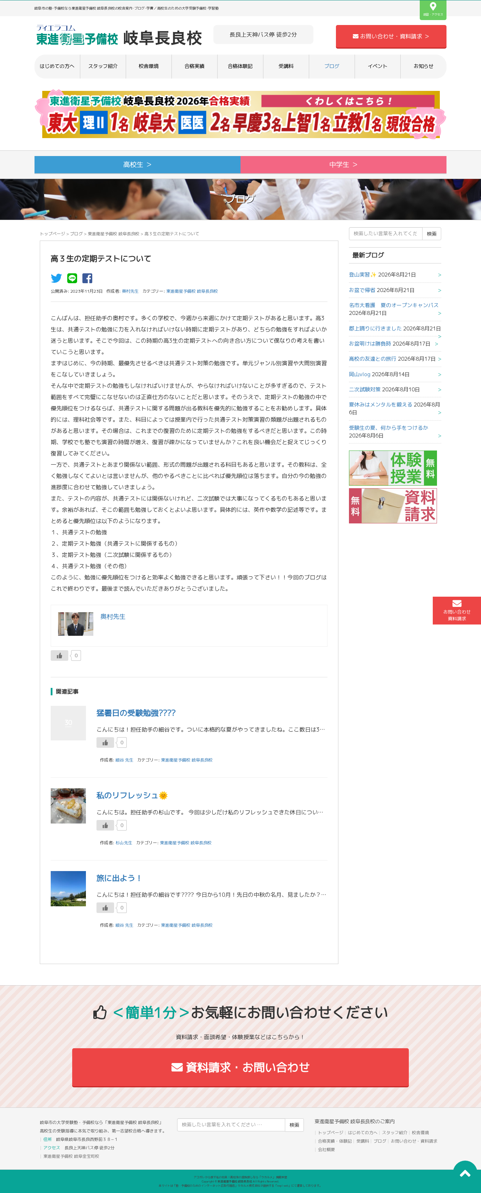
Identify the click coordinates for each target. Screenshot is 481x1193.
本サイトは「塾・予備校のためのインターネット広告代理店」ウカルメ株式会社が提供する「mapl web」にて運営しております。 (240, 1185)
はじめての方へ (57, 66)
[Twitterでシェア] (58, 280)
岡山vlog (359, 374)
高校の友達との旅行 (372, 358)
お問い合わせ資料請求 (457, 615)
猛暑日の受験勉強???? (136, 712)
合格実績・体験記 (335, 1141)
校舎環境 (148, 66)
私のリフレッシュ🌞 (132, 795)
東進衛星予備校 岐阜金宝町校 (71, 1156)
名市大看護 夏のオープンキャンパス (394, 305)
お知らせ (423, 66)
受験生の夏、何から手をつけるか (388, 427)
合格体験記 (240, 66)
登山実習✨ (363, 274)
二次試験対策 (365, 389)
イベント (377, 66)
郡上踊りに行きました (375, 328)
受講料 (286, 66)
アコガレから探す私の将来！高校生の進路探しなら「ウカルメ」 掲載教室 (240, 1177)
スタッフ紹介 (103, 66)
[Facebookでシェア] (89, 280)
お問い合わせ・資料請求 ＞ (394, 36)
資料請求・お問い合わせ (246, 1067)
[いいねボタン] (59, 655)
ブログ (331, 66)
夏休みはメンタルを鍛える (380, 404)
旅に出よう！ (119, 877)
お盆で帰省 (362, 290)
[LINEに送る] (74, 280)
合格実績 (194, 66)
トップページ (52, 234)
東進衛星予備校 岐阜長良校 (113, 234)
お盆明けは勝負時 (370, 343)
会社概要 (326, 1149)
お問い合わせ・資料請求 (414, 1141)
